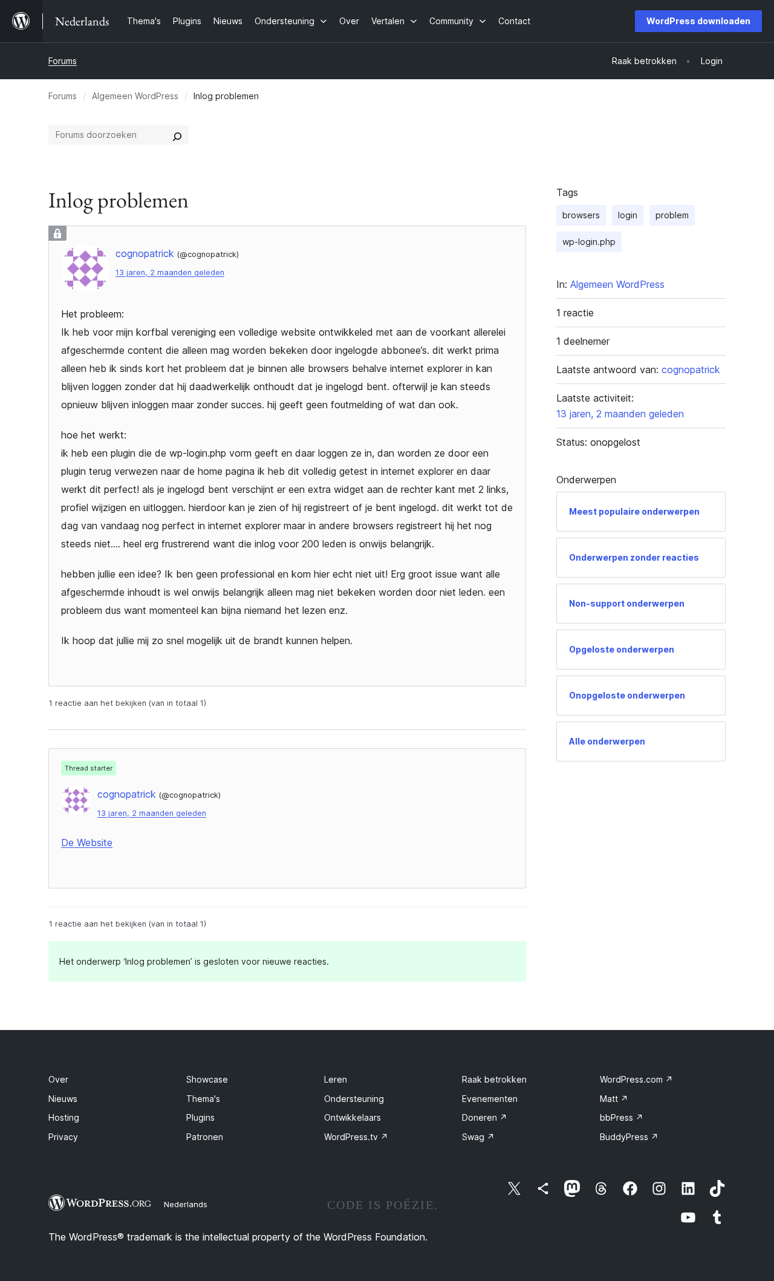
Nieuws (62, 1099)
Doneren (484, 1117)
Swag (478, 1137)
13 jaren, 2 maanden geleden (169, 272)
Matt (614, 1099)
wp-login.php (589, 241)
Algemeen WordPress (135, 96)
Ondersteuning (354, 1099)
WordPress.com (636, 1079)
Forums (62, 61)
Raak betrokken (494, 1079)
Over (58, 1079)
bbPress (621, 1117)
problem (672, 215)
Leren (335, 1079)
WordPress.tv (356, 1137)
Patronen (204, 1137)
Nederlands (185, 1204)
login (627, 215)
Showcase (207, 1079)
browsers (581, 215)
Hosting (63, 1117)
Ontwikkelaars (352, 1117)
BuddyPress (629, 1137)
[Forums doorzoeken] (177, 135)
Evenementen (490, 1099)
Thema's (203, 1099)
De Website (86, 842)
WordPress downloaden (698, 21)
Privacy (63, 1137)
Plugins (200, 1117)
